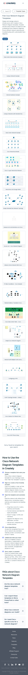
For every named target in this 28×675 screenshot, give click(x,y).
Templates (14, 644)
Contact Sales (14, 657)
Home (14, 631)
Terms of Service (5, 668)
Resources (14, 634)
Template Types (20, 11)
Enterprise (14, 654)
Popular (5, 39)
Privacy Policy (14, 668)
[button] (23, 3)
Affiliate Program (14, 651)
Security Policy (22, 668)
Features (14, 641)
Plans (14, 638)
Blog (14, 648)
